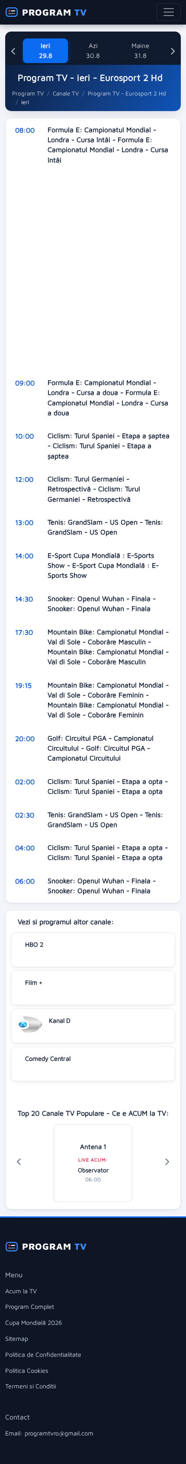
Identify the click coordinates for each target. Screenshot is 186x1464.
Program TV (28, 93)
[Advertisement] (93, 271)
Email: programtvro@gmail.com (49, 1433)
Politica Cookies (26, 1370)
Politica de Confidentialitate (43, 1354)
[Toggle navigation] (169, 12)
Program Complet (29, 1306)
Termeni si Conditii (30, 1386)
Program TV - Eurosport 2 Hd (127, 93)
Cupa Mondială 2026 (33, 1322)
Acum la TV (21, 1291)
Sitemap (16, 1338)
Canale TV (66, 93)
